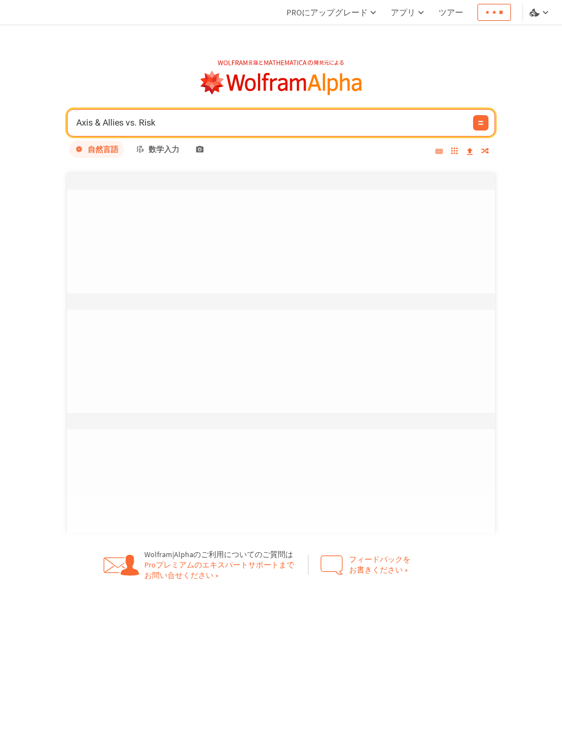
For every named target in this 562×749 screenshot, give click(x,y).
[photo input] (200, 149)
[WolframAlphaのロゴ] (281, 83)
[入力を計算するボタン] (480, 122)
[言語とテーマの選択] (540, 12)
